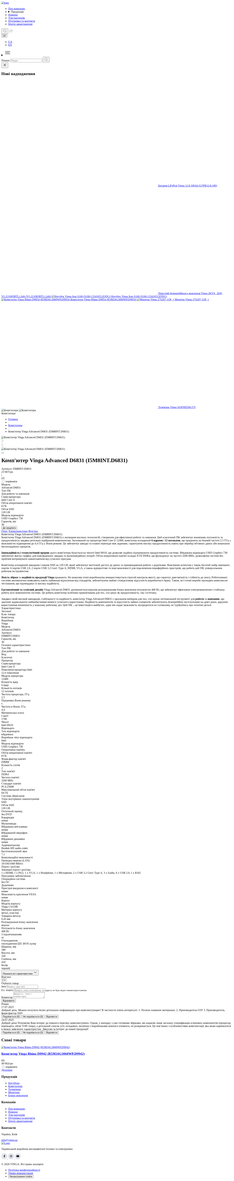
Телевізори (14, 1089)
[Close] (4, 65)
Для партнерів (16, 17)
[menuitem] (120, 41)
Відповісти (51, 1016)
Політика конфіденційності (24, 1170)
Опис (4, 531)
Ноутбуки (14, 1083)
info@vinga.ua (9, 1140)
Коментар (7, 997)
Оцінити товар (10, 983)
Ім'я (3, 986)
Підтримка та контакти (21, 20)
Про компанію (16, 8)
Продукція (17, 11)
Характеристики (18, 531)
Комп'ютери (15, 1086)
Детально (6, 1069)
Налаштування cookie (21, 1176)
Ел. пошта (7, 990)
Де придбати (9, 528)
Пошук (5, 60)
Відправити (8, 1000)
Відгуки (33, 531)
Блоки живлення (18, 1095)
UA (10, 41)
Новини (13, 14)
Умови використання (20, 1173)
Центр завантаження (20, 24)
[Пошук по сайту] (4, 31)
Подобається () (11, 1016)
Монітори (14, 1092)
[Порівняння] (11, 32)
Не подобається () (33, 1016)
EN (10, 44)
